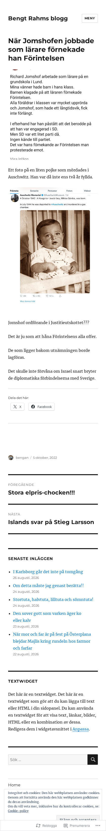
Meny (90, 18)
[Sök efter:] (48, 759)
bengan (22, 458)
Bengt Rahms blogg (38, 18)
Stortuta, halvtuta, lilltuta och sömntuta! (53, 599)
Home (14, 785)
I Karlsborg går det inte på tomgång (48, 571)
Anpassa (80, 729)
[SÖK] (93, 759)
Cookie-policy (18, 811)
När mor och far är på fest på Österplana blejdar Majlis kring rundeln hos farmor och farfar (52, 641)
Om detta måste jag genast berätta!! (48, 585)
